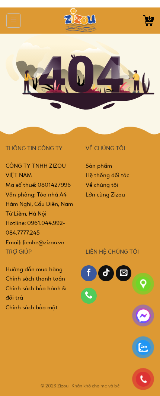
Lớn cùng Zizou (105, 195)
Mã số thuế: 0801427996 (38, 185)
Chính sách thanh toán (35, 279)
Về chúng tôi (102, 185)
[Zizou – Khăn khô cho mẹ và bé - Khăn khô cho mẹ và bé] (80, 20)
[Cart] (148, 20)
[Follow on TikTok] (106, 273)
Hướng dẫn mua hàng (34, 270)
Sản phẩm (99, 166)
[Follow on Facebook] (89, 273)
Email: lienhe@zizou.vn (35, 243)
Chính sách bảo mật (32, 308)
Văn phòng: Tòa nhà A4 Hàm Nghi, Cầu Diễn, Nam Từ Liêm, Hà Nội (39, 204)
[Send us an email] (124, 273)
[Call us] (89, 296)
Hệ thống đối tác (107, 176)
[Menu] (13, 20)
